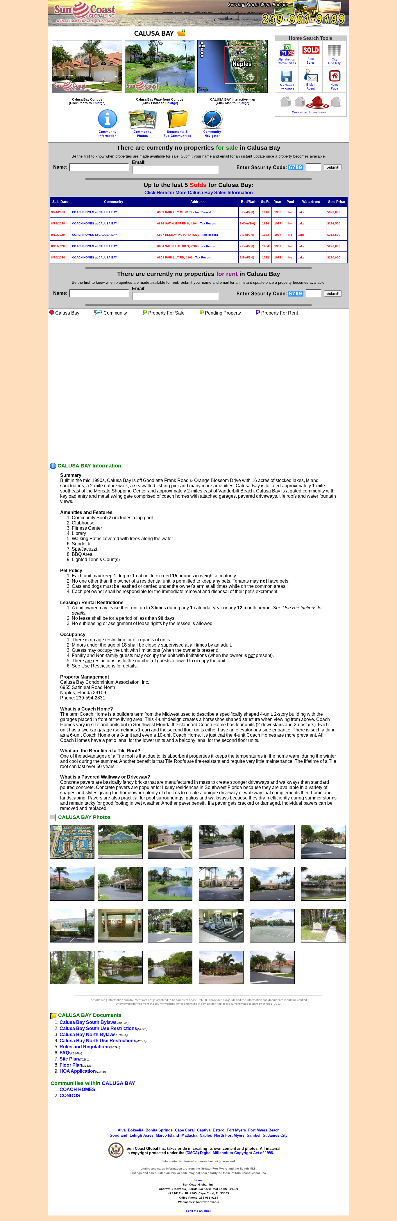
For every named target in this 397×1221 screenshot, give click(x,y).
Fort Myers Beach (264, 1130)
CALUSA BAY (118, 1083)
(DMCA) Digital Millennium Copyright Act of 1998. (229, 1153)
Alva (122, 1130)
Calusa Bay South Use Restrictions (98, 1028)
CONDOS (70, 1095)
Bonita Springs (159, 1130)
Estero (218, 1130)
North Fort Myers (229, 1135)
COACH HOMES (77, 1089)
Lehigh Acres (141, 1135)
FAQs (66, 1052)
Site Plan (69, 1058)
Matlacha (189, 1135)
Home (198, 1180)
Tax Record (203, 212)
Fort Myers (236, 1130)
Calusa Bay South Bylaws (88, 1022)
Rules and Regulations (85, 1046)
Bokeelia (135, 1130)
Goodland (118, 1135)
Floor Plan (71, 1065)
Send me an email (198, 1210)
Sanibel (253, 1135)
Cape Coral (185, 1130)
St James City (275, 1135)
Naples (206, 1135)
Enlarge (98, 103)
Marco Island (167, 1135)
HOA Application (78, 1071)
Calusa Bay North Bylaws (88, 1034)
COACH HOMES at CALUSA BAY (94, 212)
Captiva (203, 1130)
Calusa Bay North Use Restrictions (98, 1040)
